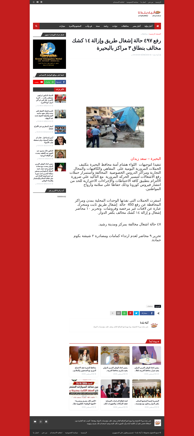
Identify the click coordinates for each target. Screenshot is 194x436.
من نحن (150, 2)
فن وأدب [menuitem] (88, 26)
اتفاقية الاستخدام (118, 2)
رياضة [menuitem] (106, 26)
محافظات (144, 34)
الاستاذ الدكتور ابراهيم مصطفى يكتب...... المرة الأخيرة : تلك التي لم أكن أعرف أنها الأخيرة (44, 99)
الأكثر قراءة (60, 89)
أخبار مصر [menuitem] (137, 26)
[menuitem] (157, 26)
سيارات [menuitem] (62, 26)
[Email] (118, 313)
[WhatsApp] (124, 313)
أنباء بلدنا (144, 322)
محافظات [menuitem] (125, 26)
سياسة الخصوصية (132, 2)
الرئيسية (158, 2)
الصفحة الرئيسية (155, 34)
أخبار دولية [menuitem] (148, 26)
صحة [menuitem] (98, 26)
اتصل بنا (143, 2)
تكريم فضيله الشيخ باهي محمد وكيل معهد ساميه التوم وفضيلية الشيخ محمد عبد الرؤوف (44, 114)
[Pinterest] (130, 313)
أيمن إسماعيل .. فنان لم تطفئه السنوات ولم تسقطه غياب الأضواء (43, 140)
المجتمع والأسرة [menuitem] (75, 26)
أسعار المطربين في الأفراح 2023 (43, 127)
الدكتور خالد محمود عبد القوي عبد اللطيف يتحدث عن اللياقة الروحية (44, 153)
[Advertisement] (81, 13)
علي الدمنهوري (117, 432)
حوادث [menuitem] (114, 26)
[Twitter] (136, 313)
